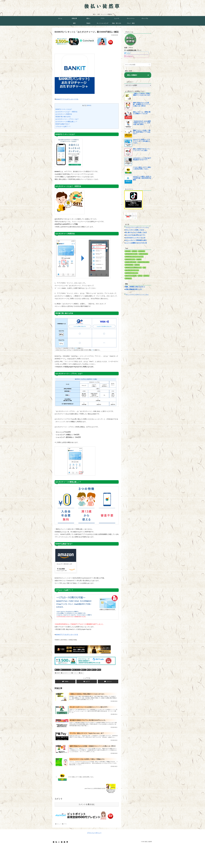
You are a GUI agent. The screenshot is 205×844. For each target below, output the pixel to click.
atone (137, 265)
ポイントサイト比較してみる (134, 230)
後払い (84, 669)
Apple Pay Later (143, 262)
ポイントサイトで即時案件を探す (136, 240)
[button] (149, 65)
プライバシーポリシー (94, 833)
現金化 (94, 669)
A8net (134, 251)
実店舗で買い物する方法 (62, 116)
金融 (100, 669)
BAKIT (146, 275)
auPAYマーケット (131, 273)
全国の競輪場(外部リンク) (133, 289)
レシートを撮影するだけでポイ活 (136, 243)
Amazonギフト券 (131, 254)
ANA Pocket (143, 254)
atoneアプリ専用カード (133, 267)
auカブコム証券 (131, 275)
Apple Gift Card (131, 262)
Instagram (129, 56)
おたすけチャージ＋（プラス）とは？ (67, 119)
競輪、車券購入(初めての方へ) (135, 286)
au (144, 267)
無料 (89, 669)
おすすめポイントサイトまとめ (135, 237)
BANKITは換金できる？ (62, 124)
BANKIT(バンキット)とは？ (63, 109)
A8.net (128, 251)
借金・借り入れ (76, 669)
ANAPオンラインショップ (134, 256)
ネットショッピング (66, 669)
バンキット (75, 673)
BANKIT (58, 673)
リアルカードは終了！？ (62, 126)
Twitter (128, 53)
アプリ (57, 669)
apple (139, 259)
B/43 (140, 275)
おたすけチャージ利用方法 (63, 114)
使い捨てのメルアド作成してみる (136, 232)
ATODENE (129, 265)
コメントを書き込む (86, 804)
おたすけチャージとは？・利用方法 (66, 112)
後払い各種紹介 (132, 75)
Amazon (141, 251)
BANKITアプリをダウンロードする (67, 99)
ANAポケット (130, 259)
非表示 (89, 105)
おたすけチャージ (66, 673)
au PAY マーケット (132, 270)
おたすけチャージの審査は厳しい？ (66, 121)
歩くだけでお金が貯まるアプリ (135, 235)
